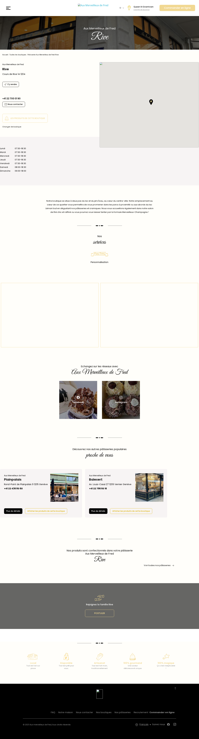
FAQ (53, 712)
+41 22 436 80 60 (13, 488)
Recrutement (141, 712)
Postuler (99, 613)
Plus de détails (13, 511)
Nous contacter (84, 712)
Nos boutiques (103, 712)
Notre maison (65, 712)
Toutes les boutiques (17, 55)
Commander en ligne (177, 8)
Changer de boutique (142, 10)
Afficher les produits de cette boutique (46, 511)
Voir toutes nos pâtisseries (157, 565)
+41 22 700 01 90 (11, 98)
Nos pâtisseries (123, 712)
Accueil (5, 55)
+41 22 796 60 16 (98, 488)
